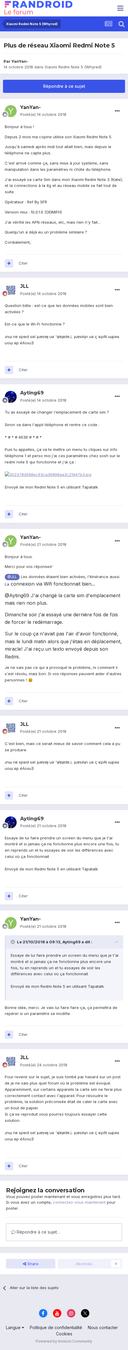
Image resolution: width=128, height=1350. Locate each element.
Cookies (64, 1333)
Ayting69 (72, 941)
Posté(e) (43, 114)
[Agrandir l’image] (48, 474)
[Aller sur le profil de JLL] (11, 290)
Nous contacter (103, 1327)
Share (32, 1263)
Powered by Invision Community (64, 1341)
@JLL (12, 577)
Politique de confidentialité (56, 1327)
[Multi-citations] (9, 263)
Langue (14, 1327)
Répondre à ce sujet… (37, 1231)
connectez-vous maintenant (79, 1202)
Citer (23, 263)
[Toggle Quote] (13, 941)
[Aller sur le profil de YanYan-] (11, 111)
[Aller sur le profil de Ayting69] (11, 397)
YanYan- (19, 61)
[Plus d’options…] (117, 111)
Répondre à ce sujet (64, 86)
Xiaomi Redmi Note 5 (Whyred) (73, 66)
